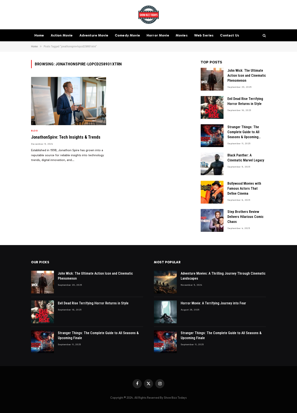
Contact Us (229, 35)
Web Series (204, 35)
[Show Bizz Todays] (148, 14)
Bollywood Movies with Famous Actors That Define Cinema (244, 188)
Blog (34, 130)
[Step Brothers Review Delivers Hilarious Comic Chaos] (212, 220)
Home (39, 35)
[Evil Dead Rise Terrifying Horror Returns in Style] (212, 107)
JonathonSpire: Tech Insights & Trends (65, 137)
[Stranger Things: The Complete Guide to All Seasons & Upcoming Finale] (212, 135)
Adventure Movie (93, 35)
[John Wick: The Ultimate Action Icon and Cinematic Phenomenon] (212, 79)
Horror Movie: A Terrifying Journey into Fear (213, 303)
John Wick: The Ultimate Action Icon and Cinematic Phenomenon (246, 75)
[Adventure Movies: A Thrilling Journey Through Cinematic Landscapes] (165, 282)
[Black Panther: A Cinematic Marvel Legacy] (212, 164)
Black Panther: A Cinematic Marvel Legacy (245, 157)
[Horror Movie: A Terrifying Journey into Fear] (165, 311)
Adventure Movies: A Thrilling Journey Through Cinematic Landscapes (223, 275)
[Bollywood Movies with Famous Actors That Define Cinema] (212, 192)
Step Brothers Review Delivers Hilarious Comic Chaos (245, 217)
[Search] (264, 35)
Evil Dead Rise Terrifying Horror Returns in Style (245, 101)
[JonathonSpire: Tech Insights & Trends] (68, 101)
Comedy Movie (127, 35)
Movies (182, 35)
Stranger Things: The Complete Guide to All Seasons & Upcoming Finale (243, 132)
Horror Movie (158, 35)
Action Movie (62, 35)
